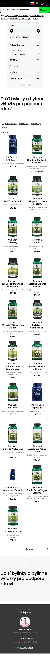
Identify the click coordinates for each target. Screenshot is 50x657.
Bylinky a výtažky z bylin (20, 18)
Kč (29, 37)
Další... (36, 18)
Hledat (44, 10)
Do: (20, 37)
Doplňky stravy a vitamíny (16, 15)
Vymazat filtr (25, 85)
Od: (11, 37)
